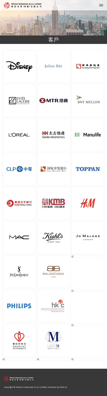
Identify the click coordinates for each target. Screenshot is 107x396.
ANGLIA (63, 387)
